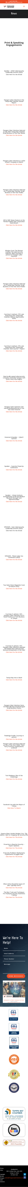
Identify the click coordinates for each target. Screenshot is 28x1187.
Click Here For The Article (14, 837)
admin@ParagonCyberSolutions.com (14, 1178)
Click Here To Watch (14, 808)
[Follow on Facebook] (25, 1177)
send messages (16, 976)
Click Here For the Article (14, 105)
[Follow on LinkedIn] (25, 1174)
